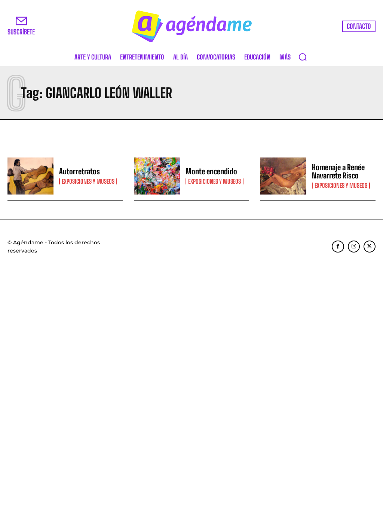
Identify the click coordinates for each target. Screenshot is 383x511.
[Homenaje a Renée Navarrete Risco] (283, 176)
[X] (370, 247)
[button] (303, 57)
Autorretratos (79, 171)
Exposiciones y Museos (88, 181)
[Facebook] (338, 247)
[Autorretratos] (30, 176)
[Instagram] (354, 247)
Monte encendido (211, 171)
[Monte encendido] (157, 176)
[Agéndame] (191, 26)
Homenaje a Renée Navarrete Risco (338, 171)
